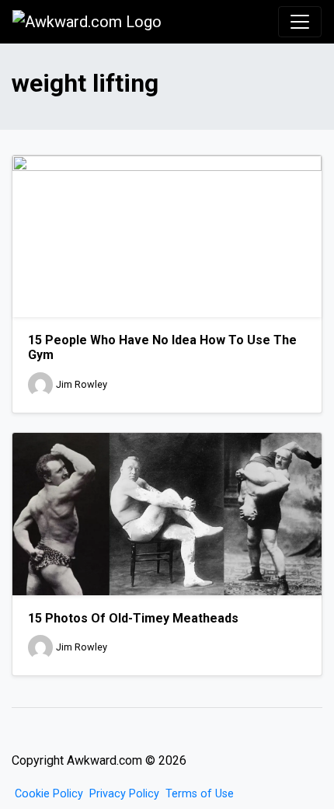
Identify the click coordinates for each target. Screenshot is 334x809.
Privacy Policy (124, 793)
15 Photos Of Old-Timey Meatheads (133, 618)
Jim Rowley (81, 384)
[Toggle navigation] (300, 21)
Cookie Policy (49, 793)
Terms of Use (199, 793)
